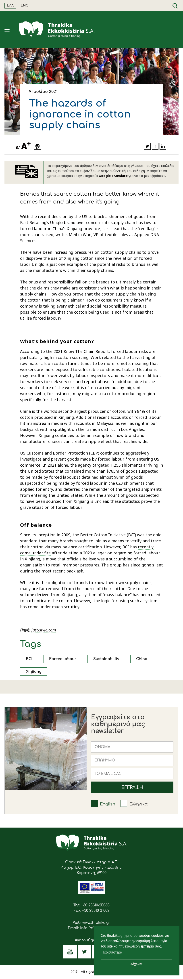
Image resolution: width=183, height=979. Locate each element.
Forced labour (62, 659)
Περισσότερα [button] (112, 952)
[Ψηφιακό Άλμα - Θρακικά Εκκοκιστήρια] (91, 893)
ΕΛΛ (10, 5)
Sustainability (106, 659)
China (141, 659)
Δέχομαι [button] (137, 964)
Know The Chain (79, 351)
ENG (24, 5)
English (107, 804)
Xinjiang (34, 672)
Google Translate (113, 175)
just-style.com (43, 630)
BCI (29, 659)
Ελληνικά (138, 804)
